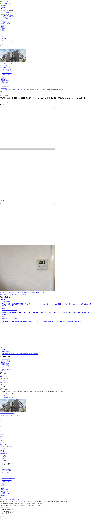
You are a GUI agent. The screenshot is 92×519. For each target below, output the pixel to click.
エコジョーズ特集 (5, 473)
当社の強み (4, 25)
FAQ (3, 29)
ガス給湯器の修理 (7, 18)
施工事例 (4, 27)
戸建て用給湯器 (5, 364)
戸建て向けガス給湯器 (8, 15)
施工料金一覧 (4, 79)
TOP (3, 76)
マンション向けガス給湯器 (9, 16)
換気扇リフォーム (5, 359)
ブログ (3, 8)
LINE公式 (4, 88)
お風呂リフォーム (5, 22)
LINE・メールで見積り (4, 12)
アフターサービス (5, 31)
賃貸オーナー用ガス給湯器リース (8, 478)
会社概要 (4, 7)
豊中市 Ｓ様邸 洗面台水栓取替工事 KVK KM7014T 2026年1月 (13, 294)
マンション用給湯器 (6, 365)
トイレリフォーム (5, 362)
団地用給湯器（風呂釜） (7, 69)
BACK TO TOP (3, 518)
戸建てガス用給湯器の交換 (7, 469)
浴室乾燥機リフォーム (6, 369)
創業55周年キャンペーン (7, 475)
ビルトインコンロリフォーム (7, 361)
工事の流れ (4, 30)
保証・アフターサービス (7, 81)
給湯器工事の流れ (5, 80)
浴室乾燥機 (4, 21)
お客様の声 (4, 28)
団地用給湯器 (4, 366)
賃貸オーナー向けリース (7, 23)
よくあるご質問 (5, 82)
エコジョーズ (6, 17)
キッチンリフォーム (6, 360)
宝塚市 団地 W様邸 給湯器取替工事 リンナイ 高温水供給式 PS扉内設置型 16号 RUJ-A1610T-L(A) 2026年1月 (22, 292)
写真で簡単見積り (6, 446)
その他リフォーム (5, 370)
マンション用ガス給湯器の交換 (8, 470)
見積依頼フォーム (5, 86)
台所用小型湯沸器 (5, 363)
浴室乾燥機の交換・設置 (7, 73)
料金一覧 (4, 26)
